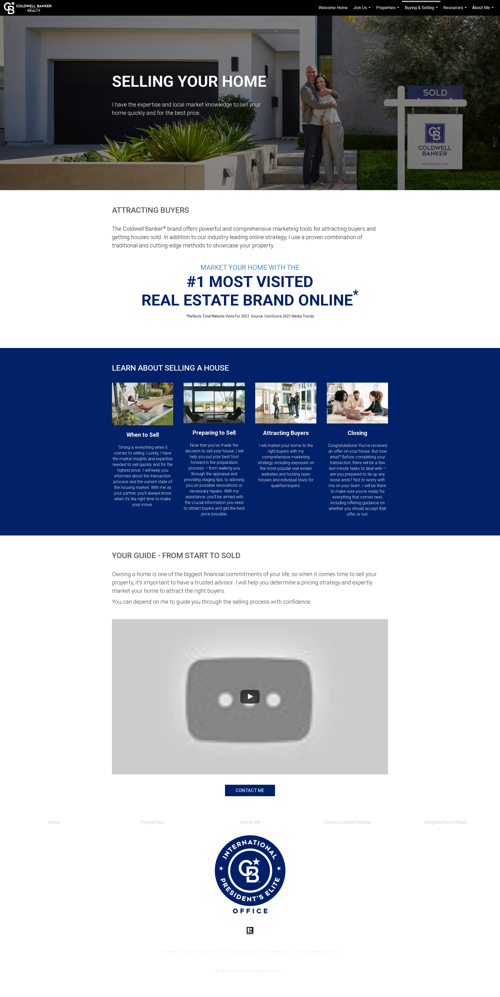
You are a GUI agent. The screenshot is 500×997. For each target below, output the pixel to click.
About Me (483, 10)
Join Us (362, 10)
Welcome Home (333, 7)
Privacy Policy (212, 952)
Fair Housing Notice (315, 952)
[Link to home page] (30, 8)
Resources (455, 10)
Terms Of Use (176, 952)
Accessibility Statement (261, 952)
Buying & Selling (422, 10)
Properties (388, 10)
